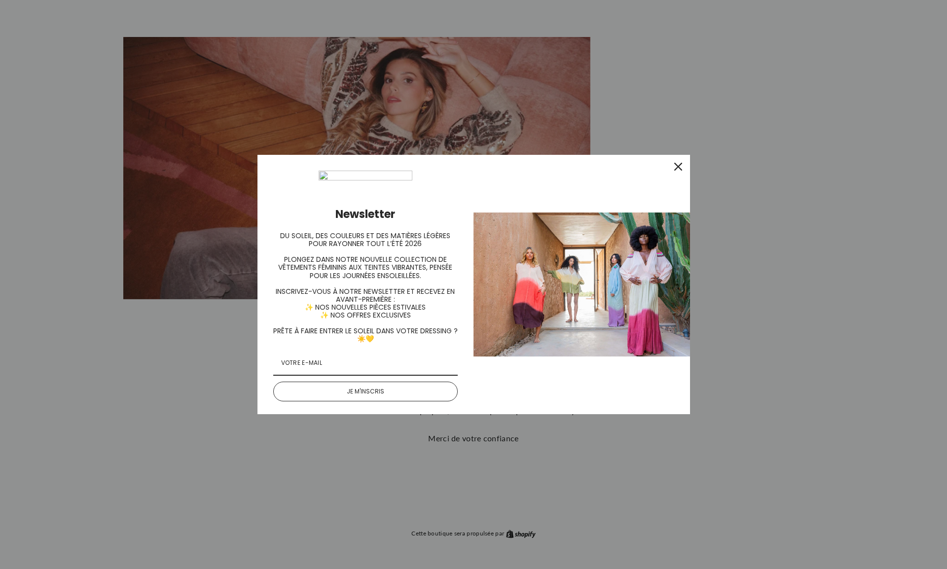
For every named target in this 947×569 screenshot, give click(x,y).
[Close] (678, 166)
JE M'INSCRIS (365, 391)
